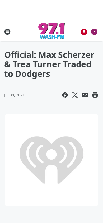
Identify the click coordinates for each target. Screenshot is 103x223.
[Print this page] (95, 95)
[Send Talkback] (84, 32)
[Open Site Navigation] (7, 32)
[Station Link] (51, 31)
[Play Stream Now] (94, 32)
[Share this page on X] (75, 95)
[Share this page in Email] (85, 95)
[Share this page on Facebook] (65, 95)
